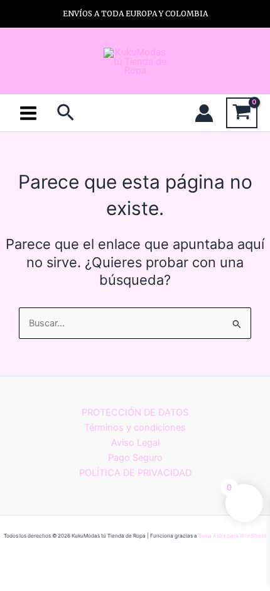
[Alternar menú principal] (28, 112)
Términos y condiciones (135, 427)
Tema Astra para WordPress (232, 536)
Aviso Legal (135, 442)
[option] (135, 14)
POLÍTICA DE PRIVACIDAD (135, 472)
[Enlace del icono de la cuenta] (204, 113)
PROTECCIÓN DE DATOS (135, 412)
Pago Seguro (135, 457)
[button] (66, 113)
